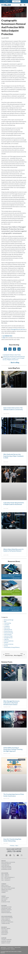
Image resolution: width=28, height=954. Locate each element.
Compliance (7, 626)
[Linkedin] (6, 855)
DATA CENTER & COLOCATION (8, 862)
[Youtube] (17, 855)
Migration (6, 639)
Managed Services (8, 637)
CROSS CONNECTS (5, 919)
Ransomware (15, 359)
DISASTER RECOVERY (6, 908)
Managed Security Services (18, 329)
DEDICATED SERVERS (6, 866)
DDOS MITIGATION (5, 911)
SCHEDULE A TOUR (5, 901)
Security (6, 645)
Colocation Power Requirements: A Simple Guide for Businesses (13, 503)
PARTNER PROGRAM (6, 886)
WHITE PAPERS (4, 932)
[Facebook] (10, 855)
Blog (5, 621)
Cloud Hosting (7, 623)
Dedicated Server (8, 629)
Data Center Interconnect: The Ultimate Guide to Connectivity (13, 408)
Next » (16, 845)
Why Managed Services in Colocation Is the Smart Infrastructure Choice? (11, 702)
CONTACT (3, 896)
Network (6, 642)
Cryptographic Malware (8, 354)
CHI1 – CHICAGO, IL (5, 880)
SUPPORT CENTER (6, 941)
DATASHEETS (4, 934)
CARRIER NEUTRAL (5, 923)
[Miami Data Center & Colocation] (21, 855)
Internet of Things (8, 636)
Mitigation (9, 359)
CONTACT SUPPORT (6, 939)
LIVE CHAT (3, 900)
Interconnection (8, 634)
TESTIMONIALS (4, 891)
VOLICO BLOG (4, 930)
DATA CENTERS (4, 873)
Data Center (7, 628)
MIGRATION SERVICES (6, 912)
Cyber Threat (17, 354)
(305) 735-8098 (14, 851)
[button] (21, 5)
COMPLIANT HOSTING (6, 867)
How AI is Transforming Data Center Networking (12, 840)
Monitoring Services (8, 640)
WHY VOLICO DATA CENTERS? (8, 888)
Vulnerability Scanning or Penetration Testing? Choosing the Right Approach (12, 749)
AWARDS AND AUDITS (6, 889)
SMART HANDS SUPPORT (7, 917)
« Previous (12, 845)
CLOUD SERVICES (5, 865)
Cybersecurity (6, 356)
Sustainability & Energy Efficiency (12, 647)
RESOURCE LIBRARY (5, 928)
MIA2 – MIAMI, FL (5, 875)
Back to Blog (14, 362)
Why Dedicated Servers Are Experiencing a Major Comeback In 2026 (13, 455)
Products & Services (8, 644)
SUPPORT (3, 938)
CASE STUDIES (4, 931)
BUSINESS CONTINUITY (6, 909)
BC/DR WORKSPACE (5, 920)
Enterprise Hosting (8, 632)
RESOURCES (4, 927)
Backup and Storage (8, 619)
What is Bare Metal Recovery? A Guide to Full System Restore (13, 550)
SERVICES (3, 860)
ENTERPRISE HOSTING (6, 869)
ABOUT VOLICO (4, 885)
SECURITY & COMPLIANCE (7, 922)
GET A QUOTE (4, 899)
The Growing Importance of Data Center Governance (13, 795)
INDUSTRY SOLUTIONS (6, 906)
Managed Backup (7, 358)
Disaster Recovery (20, 356)
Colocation (6, 624)
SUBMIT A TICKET (5, 942)
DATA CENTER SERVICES (6, 916)
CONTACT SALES (5, 897)
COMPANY (3, 883)
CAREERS (3, 892)
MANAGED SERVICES (6, 863)
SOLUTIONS (4, 905)
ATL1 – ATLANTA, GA (5, 878)
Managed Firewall (15, 358)
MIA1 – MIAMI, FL (5, 874)
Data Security (13, 356)
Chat (3, 337)
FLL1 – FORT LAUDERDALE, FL (8, 877)
